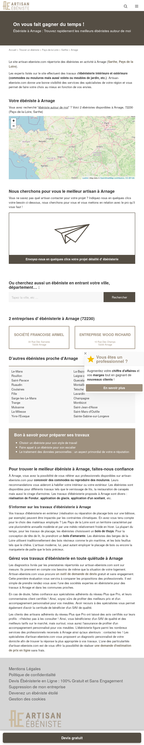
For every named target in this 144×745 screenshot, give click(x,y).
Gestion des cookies (27, 699)
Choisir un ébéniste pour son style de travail (48, 442)
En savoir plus (114, 387)
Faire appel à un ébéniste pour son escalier (47, 447)
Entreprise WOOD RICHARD (105, 334)
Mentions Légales (25, 668)
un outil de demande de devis (76, 574)
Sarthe (64, 49)
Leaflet (85, 177)
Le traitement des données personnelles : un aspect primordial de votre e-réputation (74, 451)
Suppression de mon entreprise (37, 687)
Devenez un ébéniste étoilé (33, 693)
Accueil (12, 49)
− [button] (13, 126)
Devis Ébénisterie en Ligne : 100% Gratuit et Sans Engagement (66, 681)
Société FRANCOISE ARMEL (39, 334)
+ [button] (13, 120)
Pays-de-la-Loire (50, 49)
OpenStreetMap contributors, (112, 177)
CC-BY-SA (129, 177)
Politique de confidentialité (32, 674)
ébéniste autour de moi (53, 107)
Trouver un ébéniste (29, 49)
